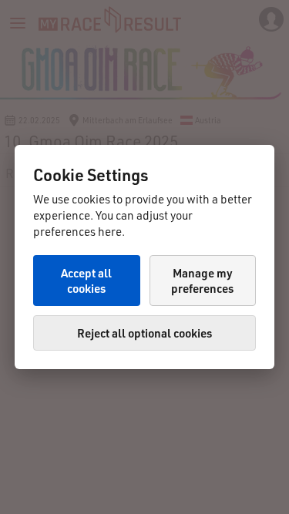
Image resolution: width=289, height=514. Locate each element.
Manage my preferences (202, 280)
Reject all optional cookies (144, 333)
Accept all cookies (86, 280)
